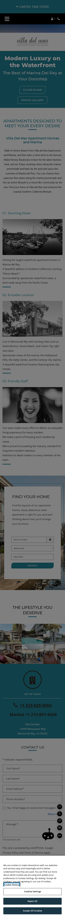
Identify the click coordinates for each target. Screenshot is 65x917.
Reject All (32, 901)
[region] (32, 886)
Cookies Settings (32, 891)
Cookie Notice (11, 884)
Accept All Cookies (32, 910)
